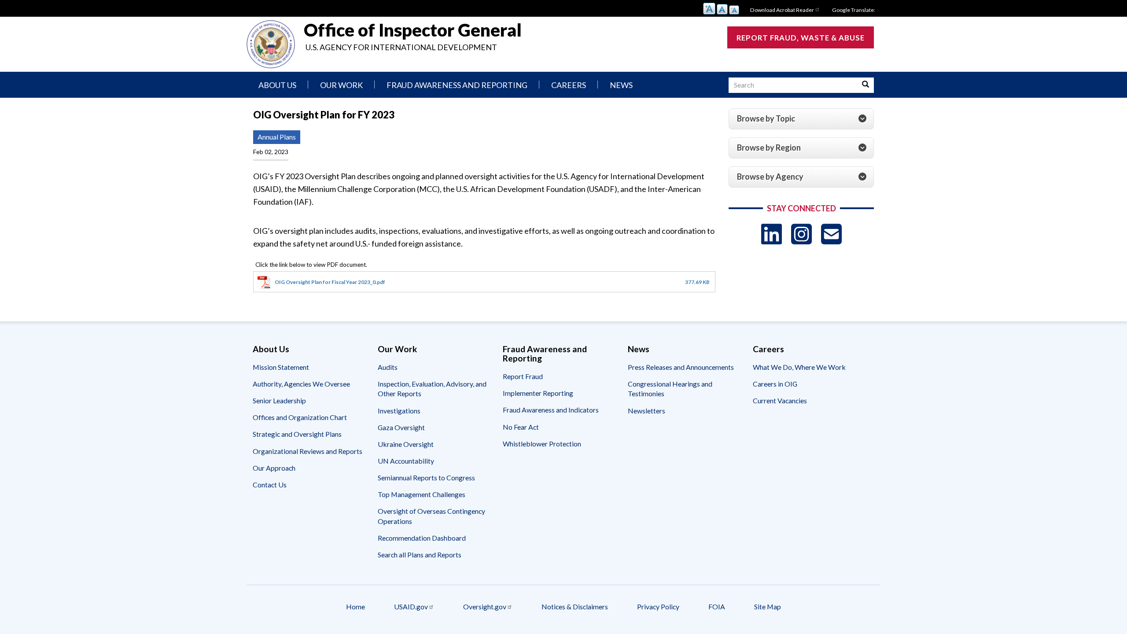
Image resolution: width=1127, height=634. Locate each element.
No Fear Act (521, 427)
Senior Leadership (279, 400)
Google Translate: (853, 10)
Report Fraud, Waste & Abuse (801, 37)
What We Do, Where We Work (799, 367)
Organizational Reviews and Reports (307, 451)
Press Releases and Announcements (681, 367)
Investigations (399, 410)
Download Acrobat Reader (782, 10)
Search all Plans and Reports (419, 554)
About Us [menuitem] (277, 85)
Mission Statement (281, 367)
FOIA (716, 606)
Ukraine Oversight (406, 444)
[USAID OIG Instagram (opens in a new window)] (801, 234)
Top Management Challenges (421, 494)
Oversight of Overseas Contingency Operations (431, 516)
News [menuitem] (621, 85)
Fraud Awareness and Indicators (551, 409)
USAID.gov (411, 606)
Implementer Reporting (538, 393)
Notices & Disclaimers (574, 606)
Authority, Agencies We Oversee (301, 384)
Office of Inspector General (413, 30)
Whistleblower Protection (542, 443)
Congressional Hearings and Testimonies (670, 389)
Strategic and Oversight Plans (297, 434)
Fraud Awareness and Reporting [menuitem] (457, 85)
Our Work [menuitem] (341, 85)
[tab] (801, 118)
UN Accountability (406, 461)
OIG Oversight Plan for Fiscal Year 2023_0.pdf (330, 282)
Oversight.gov (484, 606)
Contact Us (270, 484)
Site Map (767, 606)
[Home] (271, 44)
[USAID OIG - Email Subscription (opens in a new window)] (831, 234)
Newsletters (646, 410)
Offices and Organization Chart (300, 417)
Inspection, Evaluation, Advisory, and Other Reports (432, 389)
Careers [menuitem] (568, 85)
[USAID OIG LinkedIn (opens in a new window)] (771, 234)
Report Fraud (523, 376)
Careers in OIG (775, 384)
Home (355, 606)
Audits (388, 367)
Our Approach (274, 468)
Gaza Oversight (401, 427)
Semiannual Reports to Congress (426, 477)
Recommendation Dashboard (422, 538)
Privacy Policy (658, 606)
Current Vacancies (780, 400)
